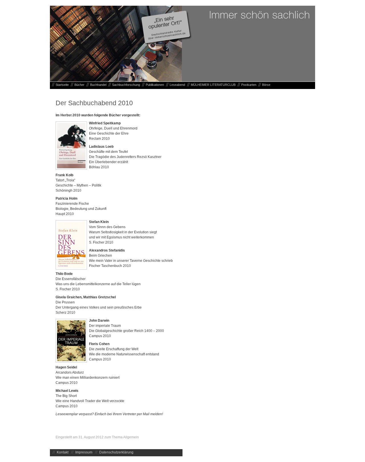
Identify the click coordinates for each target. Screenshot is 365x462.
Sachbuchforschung (126, 84)
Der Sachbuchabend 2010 (94, 103)
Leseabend (177, 84)
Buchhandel (98, 84)
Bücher (79, 84)
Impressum (83, 452)
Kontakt (62, 452)
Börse (266, 84)
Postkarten (248, 84)
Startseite (62, 84)
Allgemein (131, 437)
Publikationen (155, 84)
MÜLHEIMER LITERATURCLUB (213, 84)
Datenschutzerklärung (116, 452)
